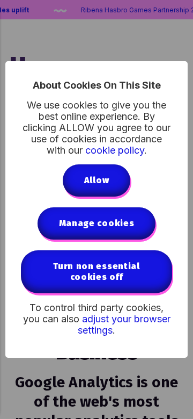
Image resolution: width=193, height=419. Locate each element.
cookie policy (114, 150)
